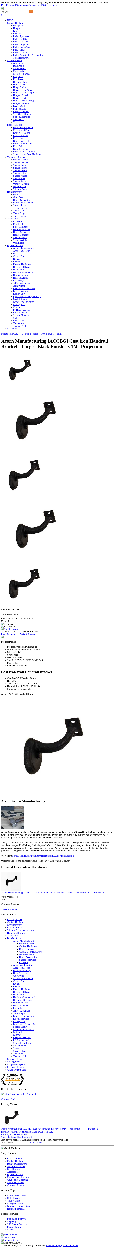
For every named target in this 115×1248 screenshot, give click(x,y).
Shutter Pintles (20, 175)
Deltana (17, 259)
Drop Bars (18, 76)
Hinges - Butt (19, 98)
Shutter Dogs (19, 165)
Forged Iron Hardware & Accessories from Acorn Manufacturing (43, 855)
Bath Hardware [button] (14, 192)
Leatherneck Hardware (24, 288)
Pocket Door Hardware (24, 151)
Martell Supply (20, 299)
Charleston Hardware (23, 978)
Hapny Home (19, 269)
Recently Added (14, 919)
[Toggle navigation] (2, 9)
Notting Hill (19, 304)
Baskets (17, 194)
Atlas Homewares (21, 251)
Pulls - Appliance (21, 36)
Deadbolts (18, 79)
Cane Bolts (18, 71)
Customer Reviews (16, 1067)
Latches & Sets (20, 106)
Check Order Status (16, 1069)
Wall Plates (18, 243)
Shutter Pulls (19, 178)
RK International (21, 312)
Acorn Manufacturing (23, 248)
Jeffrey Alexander (21, 283)
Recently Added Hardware (14, 1134)
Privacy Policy (14, 1227)
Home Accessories (28, 957)
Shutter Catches (20, 162)
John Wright (19, 285)
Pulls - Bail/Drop (21, 39)
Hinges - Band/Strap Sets (25, 92)
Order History (13, 1198)
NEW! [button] (10, 20)
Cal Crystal (18, 976)
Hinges (16, 28)
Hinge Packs (19, 84)
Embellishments (20, 149)
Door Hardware (14, 927)
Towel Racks (19, 216)
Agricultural (19, 63)
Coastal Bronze (20, 256)
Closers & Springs (21, 74)
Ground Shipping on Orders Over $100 (23, 5)
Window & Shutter (16, 1166)
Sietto (16, 318)
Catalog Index (14, 1061)
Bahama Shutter (20, 159)
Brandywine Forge (22, 970)
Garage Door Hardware (30, 951)
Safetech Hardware (22, 1043)
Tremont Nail (19, 326)
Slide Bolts (18, 119)
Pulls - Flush (19, 49)
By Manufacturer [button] (15, 245)
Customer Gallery (9, 1099)
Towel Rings (19, 213)
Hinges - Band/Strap (22, 90)
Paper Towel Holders (23, 202)
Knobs (16, 31)
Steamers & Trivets (22, 240)
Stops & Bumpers (21, 116)
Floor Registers (20, 226)
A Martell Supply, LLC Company (62, 1245)
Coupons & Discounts (17, 1180)
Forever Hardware (22, 264)
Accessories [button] (12, 218)
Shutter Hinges (20, 167)
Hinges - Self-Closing (23, 100)
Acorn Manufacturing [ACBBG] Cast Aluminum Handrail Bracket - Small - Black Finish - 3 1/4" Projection (52, 892)
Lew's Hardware (21, 291)
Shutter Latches (20, 173)
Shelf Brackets (20, 237)
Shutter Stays (19, 181)
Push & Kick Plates (22, 143)
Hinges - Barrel (20, 95)
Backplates (18, 25)
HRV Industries (20, 277)
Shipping (11, 1221)
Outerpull (17, 307)
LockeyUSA (19, 294)
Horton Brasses (20, 275)
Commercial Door (21, 130)
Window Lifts (19, 186)
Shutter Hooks (20, 170)
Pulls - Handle (20, 52)
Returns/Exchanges (16, 1208)
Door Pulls (18, 146)
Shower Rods (19, 205)
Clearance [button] (12, 328)
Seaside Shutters (21, 315)
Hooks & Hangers (21, 200)
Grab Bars (18, 197)
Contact (11, 1229)
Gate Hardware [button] (14, 60)
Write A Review (27, 634)
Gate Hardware (14, 925)
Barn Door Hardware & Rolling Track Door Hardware (27, 1131)
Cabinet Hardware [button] (16, 23)
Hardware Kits (20, 82)
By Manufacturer (15, 938)
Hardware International (24, 272)
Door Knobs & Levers (23, 141)
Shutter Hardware (27, 959)
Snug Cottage (19, 320)
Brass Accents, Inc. (22, 253)
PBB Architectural (22, 310)
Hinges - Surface (21, 103)
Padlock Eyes (19, 108)
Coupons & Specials (17, 1064)
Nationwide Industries (23, 302)
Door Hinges (19, 138)
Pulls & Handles (21, 111)
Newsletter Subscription (18, 1206)
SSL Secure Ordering (17, 1224)
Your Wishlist (13, 1200)
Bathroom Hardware (17, 933)
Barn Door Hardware (23, 127)
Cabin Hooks (19, 68)
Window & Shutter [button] (16, 157)
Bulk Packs (18, 66)
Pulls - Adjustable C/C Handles (28, 55)
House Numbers (21, 235)
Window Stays (20, 189)
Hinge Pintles (19, 87)
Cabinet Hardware (16, 922)
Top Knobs (18, 323)
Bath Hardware (26, 943)
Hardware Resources (23, 1000)
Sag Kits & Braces (22, 114)
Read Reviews (8, 634)
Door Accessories (21, 133)
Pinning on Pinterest (16, 1219)
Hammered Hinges (22, 267)
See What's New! (15, 1182)
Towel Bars (18, 210)
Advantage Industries (23, 965)
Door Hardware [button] (14, 125)
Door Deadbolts (20, 135)
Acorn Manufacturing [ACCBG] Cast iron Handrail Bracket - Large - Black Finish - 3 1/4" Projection (49, 1129)
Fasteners (17, 221)
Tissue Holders (20, 208)
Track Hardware (21, 57)
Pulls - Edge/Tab (21, 44)
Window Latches (21, 184)
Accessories (12, 935)
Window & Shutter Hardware (21, 930)
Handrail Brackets (21, 229)
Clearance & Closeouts (18, 1177)
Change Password (15, 1203)
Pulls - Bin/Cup (20, 41)
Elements (17, 261)
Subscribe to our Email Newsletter (17, 1137)
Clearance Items (14, 1059)
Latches (17, 33)
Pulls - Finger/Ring (22, 47)
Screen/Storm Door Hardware (27, 154)
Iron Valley (18, 280)
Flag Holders (19, 224)
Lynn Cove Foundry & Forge (27, 296)
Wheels (16, 122)
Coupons (53, 5)
